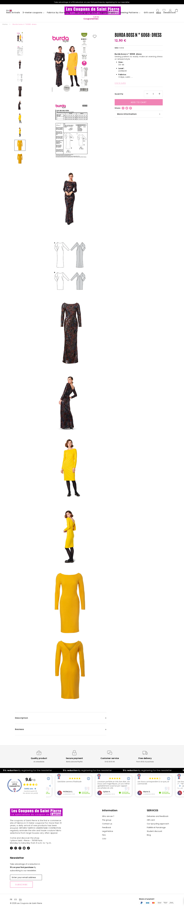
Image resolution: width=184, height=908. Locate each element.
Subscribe (21, 884)
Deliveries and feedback (157, 816)
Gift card (151, 820)
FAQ (104, 835)
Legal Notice (107, 831)
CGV (104, 838)
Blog (149, 835)
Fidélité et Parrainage (156, 827)
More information (127, 114)
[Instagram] (15, 848)
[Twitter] (126, 108)
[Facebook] (123, 108)
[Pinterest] (130, 108)
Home (5, 24)
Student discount (154, 831)
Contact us (107, 823)
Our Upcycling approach (158, 823)
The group (106, 820)
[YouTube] (24, 848)
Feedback (106, 827)
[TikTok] (28, 848)
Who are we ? (108, 816)
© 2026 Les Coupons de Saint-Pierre (26, 903)
